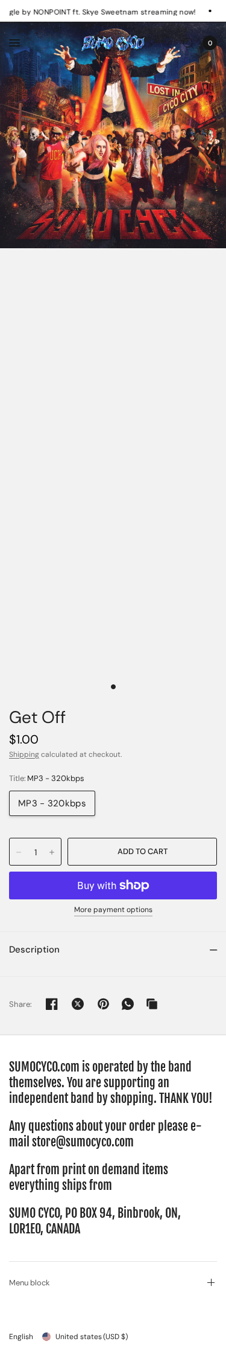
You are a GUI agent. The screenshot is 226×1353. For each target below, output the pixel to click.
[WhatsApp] (128, 1004)
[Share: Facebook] (52, 1004)
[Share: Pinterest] (104, 1004)
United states (91, 1337)
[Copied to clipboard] (152, 1004)
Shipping (24, 754)
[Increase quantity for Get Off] (52, 852)
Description (34, 949)
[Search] (188, 43)
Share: (21, 1004)
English (21, 1337)
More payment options (113, 909)
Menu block (29, 1282)
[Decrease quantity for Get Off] (19, 852)
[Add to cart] (142, 852)
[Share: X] (78, 1004)
